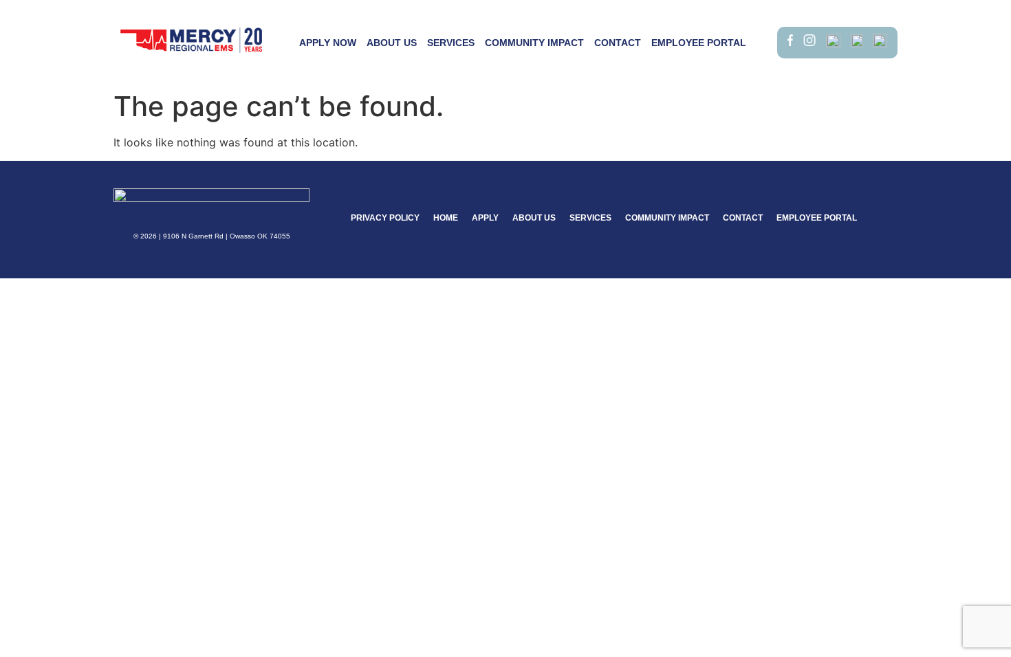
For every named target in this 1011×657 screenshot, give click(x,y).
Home (445, 218)
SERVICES (451, 42)
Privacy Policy (385, 218)
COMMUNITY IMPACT (534, 42)
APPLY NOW (327, 42)
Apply (485, 218)
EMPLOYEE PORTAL (698, 42)
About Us (392, 42)
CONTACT (617, 42)
